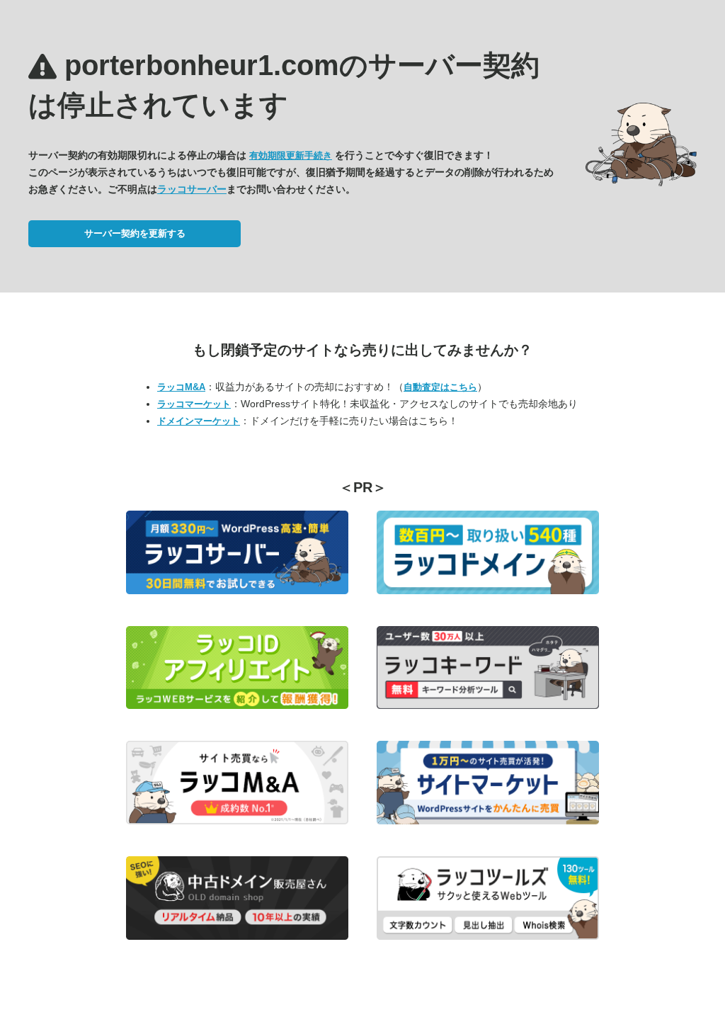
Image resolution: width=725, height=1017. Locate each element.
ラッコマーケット (194, 404)
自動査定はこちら (440, 387)
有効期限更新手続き (290, 155)
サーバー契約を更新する (134, 233)
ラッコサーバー (192, 189)
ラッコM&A (181, 387)
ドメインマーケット (198, 421)
